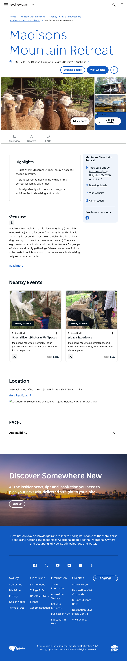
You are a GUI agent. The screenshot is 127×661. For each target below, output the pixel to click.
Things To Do (37, 590)
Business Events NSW (81, 602)
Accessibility (18, 432)
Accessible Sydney (57, 596)
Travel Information (58, 586)
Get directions (18, 395)
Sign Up (17, 504)
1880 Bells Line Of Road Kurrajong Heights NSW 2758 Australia (50, 62)
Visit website (97, 70)
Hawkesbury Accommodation (25, 20)
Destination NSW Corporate (82, 592)
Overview (14, 141)
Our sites (78, 578)
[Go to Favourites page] (121, 4)
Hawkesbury (74, 17)
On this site (37, 578)
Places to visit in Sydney (32, 17)
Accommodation (40, 608)
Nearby (31, 141)
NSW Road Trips (39, 596)
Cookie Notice (17, 602)
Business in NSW (60, 614)
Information (59, 578)
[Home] (19, 4)
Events (34, 602)
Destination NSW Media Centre (82, 612)
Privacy (13, 596)
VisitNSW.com (80, 584)
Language (105, 578)
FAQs (48, 141)
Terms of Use (16, 608)
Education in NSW (58, 621)
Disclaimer (15, 590)
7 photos (82, 121)
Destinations (37, 584)
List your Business (56, 606)
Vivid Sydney (79, 619)
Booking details (73, 70)
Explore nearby (109, 121)
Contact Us (15, 584)
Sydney (14, 578)
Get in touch (96, 201)
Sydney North (56, 17)
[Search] (114, 5)
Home (13, 17)
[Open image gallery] (47, 129)
